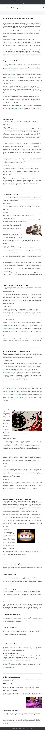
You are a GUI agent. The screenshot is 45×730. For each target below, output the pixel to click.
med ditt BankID (18, 238)
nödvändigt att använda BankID (16, 394)
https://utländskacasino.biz (22, 378)
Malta (17, 520)
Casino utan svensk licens (16, 128)
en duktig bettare (17, 722)
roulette (24, 618)
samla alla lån (12, 74)
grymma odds (11, 470)
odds (8, 687)
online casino (11, 608)
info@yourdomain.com (26, 1)
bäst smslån (33, 204)
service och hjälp (28, 315)
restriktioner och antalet (9, 372)
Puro (32, 728)
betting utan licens (24, 458)
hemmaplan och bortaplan (10, 658)
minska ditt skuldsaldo (17, 108)
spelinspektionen (19, 445)
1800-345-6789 (17, 1)
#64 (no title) (22, 3)
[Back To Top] (42, 727)
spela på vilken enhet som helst (21, 166)
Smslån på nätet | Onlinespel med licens (21, 728)
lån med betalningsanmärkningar (12, 21)
